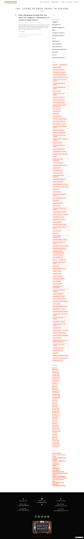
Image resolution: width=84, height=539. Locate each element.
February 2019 (55, 391)
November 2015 (56, 445)
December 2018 (56, 394)
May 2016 (54, 436)
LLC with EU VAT (57, 231)
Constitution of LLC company (60, 214)
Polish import (56, 168)
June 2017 (54, 420)
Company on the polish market (59, 94)
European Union (57, 192)
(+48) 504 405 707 (23, 510)
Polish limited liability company (59, 291)
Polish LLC (65, 330)
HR (53, 30)
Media (54, 481)
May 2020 (54, 368)
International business (59, 333)
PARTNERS (55, 484)
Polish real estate (57, 170)
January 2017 (55, 428)
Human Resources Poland (59, 268)
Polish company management (60, 335)
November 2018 (56, 396)
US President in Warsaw (59, 72)
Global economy (57, 338)
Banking (54, 22)
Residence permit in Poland (58, 49)
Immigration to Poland (57, 33)
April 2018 (55, 405)
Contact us (55, 462)
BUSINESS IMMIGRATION (59, 458)
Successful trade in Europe (60, 119)
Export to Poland (57, 143)
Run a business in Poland (59, 198)
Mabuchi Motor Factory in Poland (60, 80)
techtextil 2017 (57, 111)
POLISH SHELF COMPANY (59, 486)
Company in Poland (58, 350)
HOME (41, 2)
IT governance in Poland (59, 124)
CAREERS (54, 459)
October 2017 (55, 414)
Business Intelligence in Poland (59, 263)
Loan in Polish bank (23, 34)
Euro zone (55, 353)
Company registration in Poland (59, 325)
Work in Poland (57, 328)
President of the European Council (60, 127)
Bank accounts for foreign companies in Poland (60, 341)
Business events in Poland (59, 224)
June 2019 (54, 385)
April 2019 (55, 388)
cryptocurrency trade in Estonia (59, 228)
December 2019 (56, 376)
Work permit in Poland (57, 57)
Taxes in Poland (57, 273)
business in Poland (57, 360)
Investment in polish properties (58, 176)
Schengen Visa (63, 64)
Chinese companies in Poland (60, 77)
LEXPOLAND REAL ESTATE (59, 478)
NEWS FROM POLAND (58, 482)
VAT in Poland (56, 205)
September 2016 (56, 431)
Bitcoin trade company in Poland (59, 195)
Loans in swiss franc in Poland (35, 34)
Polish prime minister (23, 36)
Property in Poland (58, 173)
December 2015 (56, 444)
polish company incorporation (57, 236)
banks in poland (57, 271)
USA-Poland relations (58, 70)
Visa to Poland (56, 91)
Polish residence (57, 222)
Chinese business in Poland (60, 75)
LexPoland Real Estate (58, 479)
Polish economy (30, 22)
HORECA (63, 2)
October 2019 (55, 379)
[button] (49, 2)
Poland (55, 156)
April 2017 (55, 423)
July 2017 (54, 419)
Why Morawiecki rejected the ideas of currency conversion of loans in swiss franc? (34, 17)
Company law (62, 260)
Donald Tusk (56, 189)
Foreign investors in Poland (60, 311)
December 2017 (56, 411)
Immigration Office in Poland (60, 246)
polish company (57, 116)
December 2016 (56, 430)
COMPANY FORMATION (58, 461)
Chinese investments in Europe (59, 243)
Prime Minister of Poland (59, 151)
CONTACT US (76, 2)
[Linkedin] (39, 517)
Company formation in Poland (59, 318)
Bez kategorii (55, 24)
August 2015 (55, 447)
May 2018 (54, 403)
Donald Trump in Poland (59, 121)
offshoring (56, 114)
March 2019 (55, 389)
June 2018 (54, 402)
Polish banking (57, 281)
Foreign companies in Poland (60, 184)
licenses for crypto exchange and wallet (58, 252)
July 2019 (54, 383)
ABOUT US (46, 2)
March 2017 (55, 425)
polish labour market (58, 278)
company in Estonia (58, 255)
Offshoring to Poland (58, 217)
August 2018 (55, 399)
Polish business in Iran (59, 102)
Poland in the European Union (60, 187)
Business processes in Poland (60, 355)
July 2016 (54, 433)
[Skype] (48, 517)
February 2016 (55, 440)
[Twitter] (42, 517)
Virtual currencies (58, 163)
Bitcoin (55, 260)
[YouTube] (45, 517)
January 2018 (55, 410)
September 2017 (56, 416)
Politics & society (36, 22)
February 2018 (55, 408)
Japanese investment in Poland (59, 88)
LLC (53, 38)
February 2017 (55, 427)
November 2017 (56, 413)
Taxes (53, 55)
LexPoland (24, 22)
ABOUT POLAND (56, 453)
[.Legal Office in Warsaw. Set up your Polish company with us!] (10, 2)
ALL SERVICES (56, 469)
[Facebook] (36, 517)
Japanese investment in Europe (59, 84)
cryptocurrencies (57, 257)
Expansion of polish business (60, 301)
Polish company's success (59, 212)
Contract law (56, 109)
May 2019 (54, 386)
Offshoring (54, 41)
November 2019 (56, 377)
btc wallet (56, 233)
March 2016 (55, 439)
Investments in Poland (57, 35)
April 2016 (55, 437)
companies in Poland (58, 348)
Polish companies (57, 284)
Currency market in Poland (60, 165)
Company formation (58, 294)
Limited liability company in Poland (60, 314)
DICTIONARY (55, 464)
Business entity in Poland (59, 299)
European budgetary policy (60, 306)
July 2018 (54, 400)
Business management (57, 27)
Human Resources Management (57, 287)
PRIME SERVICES (55, 2)
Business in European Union (60, 358)
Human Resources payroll (59, 248)
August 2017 (55, 417)
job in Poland (56, 304)
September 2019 (56, 380)
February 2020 (56, 372)
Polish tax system (57, 276)
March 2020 (55, 371)
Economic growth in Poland (60, 154)
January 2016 (55, 442)
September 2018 (56, 397)
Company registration (59, 219)
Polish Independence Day (59, 179)
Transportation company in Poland (60, 139)
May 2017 (54, 422)
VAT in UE (55, 64)
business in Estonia (58, 203)
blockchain (56, 200)
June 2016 (54, 434)
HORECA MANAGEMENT (58, 476)
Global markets (57, 67)
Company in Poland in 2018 (59, 132)
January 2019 (55, 393)
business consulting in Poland (59, 345)
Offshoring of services (59, 97)
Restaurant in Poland (58, 130)
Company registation (58, 100)
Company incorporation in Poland (60, 209)
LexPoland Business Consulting (58, 160)
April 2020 (55, 369)
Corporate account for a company (59, 136)
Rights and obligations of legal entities (59, 105)
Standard (54, 52)
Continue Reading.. (22, 31)
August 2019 (55, 382)
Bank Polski (56, 266)
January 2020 (55, 374)
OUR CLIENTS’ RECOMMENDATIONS (58, 471)
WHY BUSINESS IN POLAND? (60, 473)
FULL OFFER (69, 2)
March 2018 (55, 406)
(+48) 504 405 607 (23, 505)
